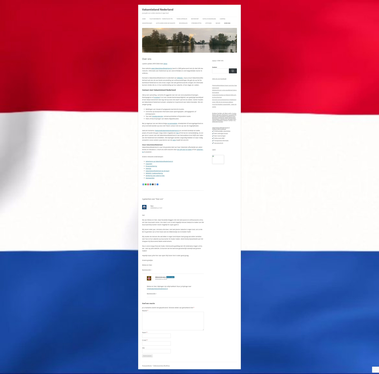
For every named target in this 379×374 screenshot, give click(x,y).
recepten (157, 97)
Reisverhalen (183, 23)
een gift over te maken (184, 149)
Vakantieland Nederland (157, 9)
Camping (222, 19)
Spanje (225, 120)
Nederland (231, 117)
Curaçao (231, 115)
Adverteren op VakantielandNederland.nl (159, 161)
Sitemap (148, 168)
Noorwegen (216, 119)
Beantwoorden (146, 270)
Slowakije (220, 120)
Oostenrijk (223, 119)
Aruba (234, 113)
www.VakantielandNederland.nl (161, 68)
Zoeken (214, 67)
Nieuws (218, 23)
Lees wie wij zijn (218, 143)
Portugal (230, 119)
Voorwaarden (150, 178)
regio (174, 140)
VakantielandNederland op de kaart (157, 171)
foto (177, 133)
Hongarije (221, 117)
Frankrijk (229, 116)
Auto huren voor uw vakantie (165, 23)
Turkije (230, 120)
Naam (144, 332)
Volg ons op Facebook (219, 79)
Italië (226, 117)
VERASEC (180, 78)
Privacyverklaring (151, 166)
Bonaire (219, 115)
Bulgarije (225, 115)
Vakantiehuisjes (147, 23)
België (214, 115)
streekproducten (157, 116)
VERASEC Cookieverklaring (154, 173)
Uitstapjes (208, 23)
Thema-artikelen (182, 19)
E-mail (144, 340)
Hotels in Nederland (209, 19)
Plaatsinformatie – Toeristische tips (161, 19)
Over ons (227, 23)
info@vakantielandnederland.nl (157, 289)
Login (214, 149)
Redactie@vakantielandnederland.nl (167, 130)
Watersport (195, 19)
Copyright (149, 164)
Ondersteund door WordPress (161, 365)
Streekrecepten (196, 23)
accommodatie (172, 123)
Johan (165, 64)
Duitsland (222, 116)
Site (143, 348)
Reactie (145, 311)
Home (144, 19)
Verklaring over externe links (155, 176)
